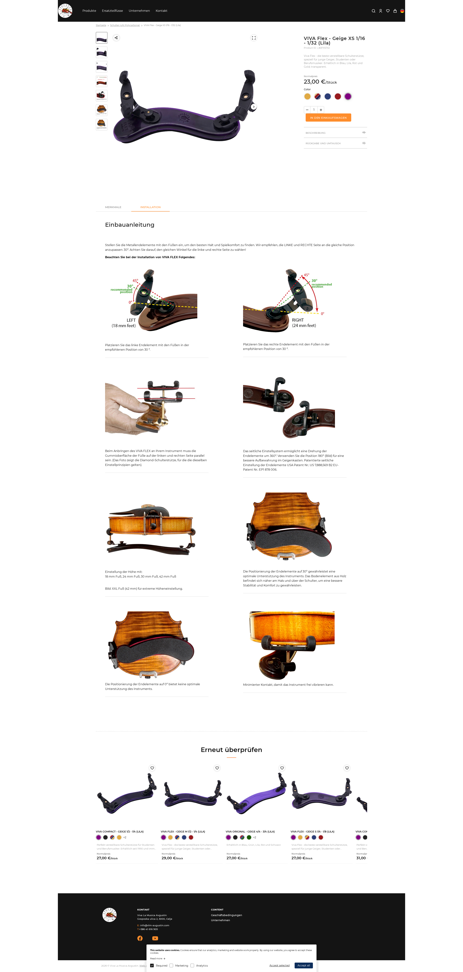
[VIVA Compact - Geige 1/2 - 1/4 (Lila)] (127, 793)
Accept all (304, 965)
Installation (150, 207)
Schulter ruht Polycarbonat (125, 25)
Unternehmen (139, 10)
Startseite (101, 25)
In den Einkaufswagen (328, 117)
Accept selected (279, 965)
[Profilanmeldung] (380, 11)
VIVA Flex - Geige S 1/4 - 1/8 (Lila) (312, 831)
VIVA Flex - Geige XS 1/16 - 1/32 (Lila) (162, 25)
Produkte (89, 10)
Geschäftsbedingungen (226, 915)
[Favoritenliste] (388, 11)
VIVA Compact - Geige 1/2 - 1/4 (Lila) (120, 831)
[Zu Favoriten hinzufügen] (152, 768)
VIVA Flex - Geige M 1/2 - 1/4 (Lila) (183, 831)
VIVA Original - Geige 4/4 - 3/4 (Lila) (250, 831)
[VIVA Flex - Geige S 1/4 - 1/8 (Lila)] (322, 793)
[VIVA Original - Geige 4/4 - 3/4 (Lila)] (257, 793)
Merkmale (113, 207)
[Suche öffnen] (373, 11)
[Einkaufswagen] (395, 11)
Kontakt (161, 10)
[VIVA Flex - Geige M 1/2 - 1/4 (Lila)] (192, 793)
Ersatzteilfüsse (112, 10)
